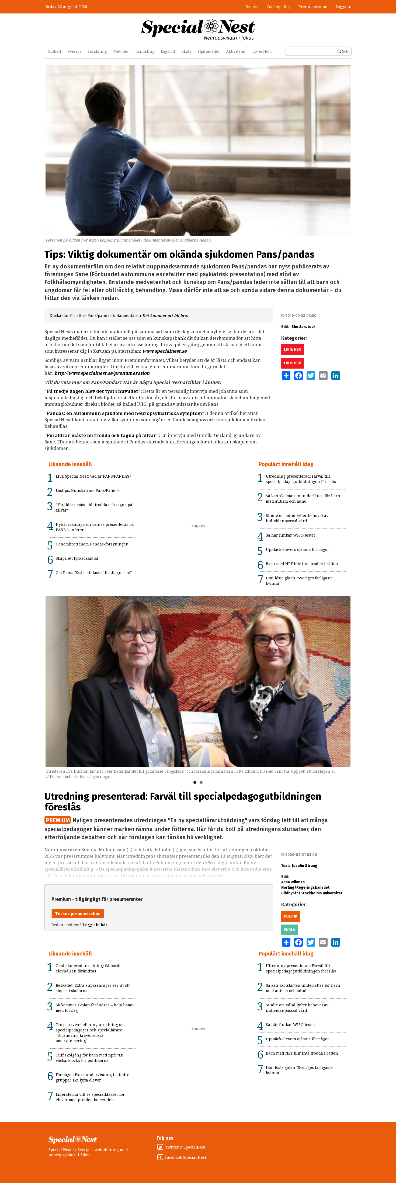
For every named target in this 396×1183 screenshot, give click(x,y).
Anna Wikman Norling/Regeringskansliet (305, 885)
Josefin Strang (304, 865)
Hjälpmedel (209, 51)
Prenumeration (313, 7)
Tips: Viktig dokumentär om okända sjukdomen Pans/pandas (179, 254)
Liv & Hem (262, 51)
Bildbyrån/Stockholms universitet (311, 893)
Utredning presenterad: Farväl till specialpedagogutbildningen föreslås (182, 801)
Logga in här (94, 925)
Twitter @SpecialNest (185, 1147)
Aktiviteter (236, 51)
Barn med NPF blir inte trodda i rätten (302, 564)
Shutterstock (303, 326)
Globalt (54, 51)
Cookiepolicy (278, 7)
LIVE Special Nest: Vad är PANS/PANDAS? (93, 476)
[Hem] (198, 29)
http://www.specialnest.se (83, 373)
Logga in (344, 7)
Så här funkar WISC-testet (290, 535)
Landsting (145, 51)
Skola (187, 51)
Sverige (75, 51)
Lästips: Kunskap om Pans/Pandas (88, 490)
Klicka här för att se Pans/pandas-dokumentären (119, 315)
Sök (345, 51)
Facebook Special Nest (185, 1157)
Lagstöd (168, 51)
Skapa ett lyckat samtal (77, 558)
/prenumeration (131, 373)
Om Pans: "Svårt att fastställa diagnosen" (94, 572)
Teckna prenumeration (77, 913)
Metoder (121, 51)
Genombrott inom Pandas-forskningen (92, 544)
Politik (290, 916)
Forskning (97, 51)
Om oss (252, 7)
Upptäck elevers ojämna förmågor (297, 549)
